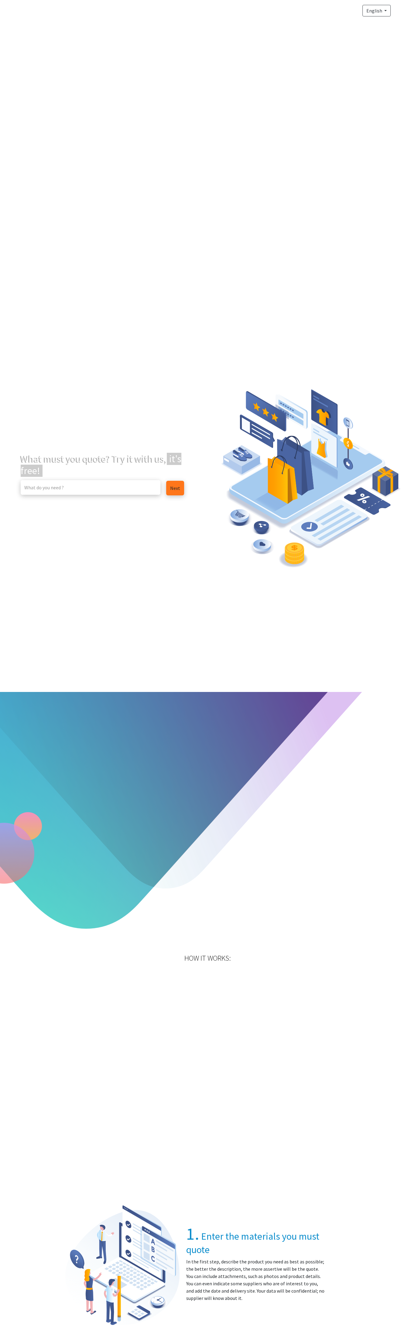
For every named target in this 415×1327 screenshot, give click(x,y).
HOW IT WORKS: (207, 958)
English (374, 11)
